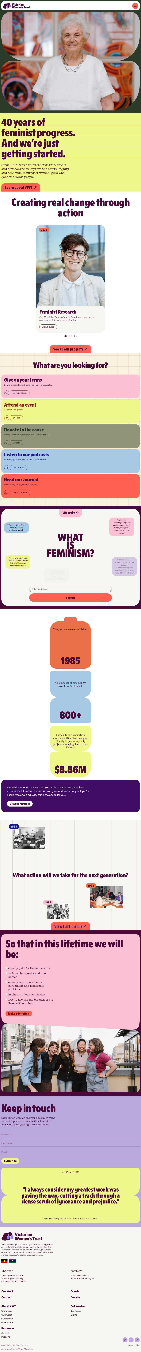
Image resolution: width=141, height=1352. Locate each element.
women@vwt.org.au (83, 1278)
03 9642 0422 (81, 1275)
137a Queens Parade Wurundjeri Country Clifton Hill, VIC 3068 (13, 1278)
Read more (48, 326)
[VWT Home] (16, 5)
